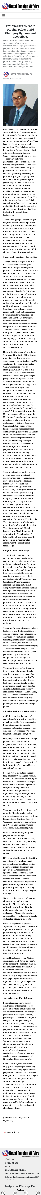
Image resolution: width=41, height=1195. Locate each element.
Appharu (20, 1190)
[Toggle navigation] (4, 15)
